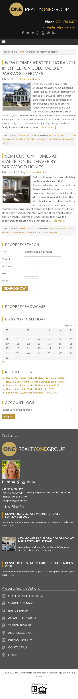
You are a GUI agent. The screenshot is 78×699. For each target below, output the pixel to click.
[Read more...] (48, 127)
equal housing (68, 672)
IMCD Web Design (39, 684)
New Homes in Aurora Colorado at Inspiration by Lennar (35, 381)
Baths (5, 281)
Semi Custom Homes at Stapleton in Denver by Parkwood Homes (29, 161)
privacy (39, 676)
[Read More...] (8, 525)
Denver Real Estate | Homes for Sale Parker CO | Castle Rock (39, 9)
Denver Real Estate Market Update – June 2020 (31, 392)
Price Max (7, 266)
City (4, 251)
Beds (4, 274)
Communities (25, 135)
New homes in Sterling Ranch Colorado (38, 139)
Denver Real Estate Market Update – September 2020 (35, 378)
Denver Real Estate (59, 228)
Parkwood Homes (47, 232)
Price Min (6, 259)
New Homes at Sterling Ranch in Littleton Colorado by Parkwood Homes (38, 68)
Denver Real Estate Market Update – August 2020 (32, 385)
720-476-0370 (66, 22)
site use (56, 672)
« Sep (4, 362)
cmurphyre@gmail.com (59, 27)
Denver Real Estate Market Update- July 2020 (30, 389)
